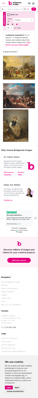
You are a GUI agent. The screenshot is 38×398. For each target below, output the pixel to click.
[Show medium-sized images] (12, 24)
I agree (8, 387)
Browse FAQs (21, 173)
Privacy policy (6, 342)
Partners (4, 285)
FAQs (3, 301)
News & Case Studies (9, 288)
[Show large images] (17, 24)
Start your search (19, 260)
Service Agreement (8, 345)
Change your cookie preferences (13, 351)
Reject (17, 387)
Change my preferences (15, 391)
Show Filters (4, 20)
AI (28, 9)
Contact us (8, 200)
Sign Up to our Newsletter (11, 305)
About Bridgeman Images (10, 282)
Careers (4, 295)
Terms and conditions (9, 338)
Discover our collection (9, 173)
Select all (14, 14)
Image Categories (7, 292)
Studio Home (6, 298)
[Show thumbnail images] (8, 24)
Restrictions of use (8, 348)
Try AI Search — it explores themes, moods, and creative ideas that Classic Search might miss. (18, 40)
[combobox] (21, 9)
